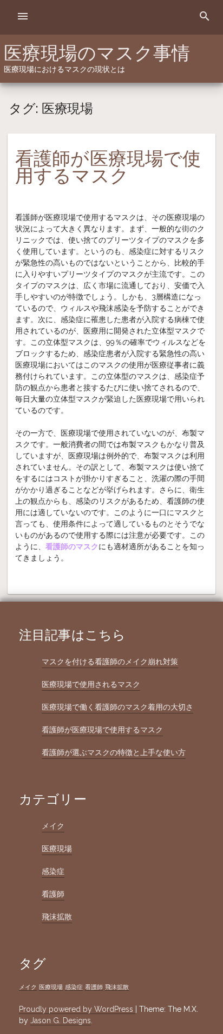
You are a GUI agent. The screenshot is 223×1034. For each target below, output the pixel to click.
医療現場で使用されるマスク (91, 684)
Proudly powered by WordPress (77, 1009)
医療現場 (57, 848)
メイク (53, 826)
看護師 (53, 894)
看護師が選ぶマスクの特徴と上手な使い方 (114, 752)
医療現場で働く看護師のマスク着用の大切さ (117, 707)
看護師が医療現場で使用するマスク (108, 167)
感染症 (53, 871)
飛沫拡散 (57, 916)
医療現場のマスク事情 (97, 53)
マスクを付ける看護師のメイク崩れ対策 (110, 661)
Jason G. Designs (60, 1020)
